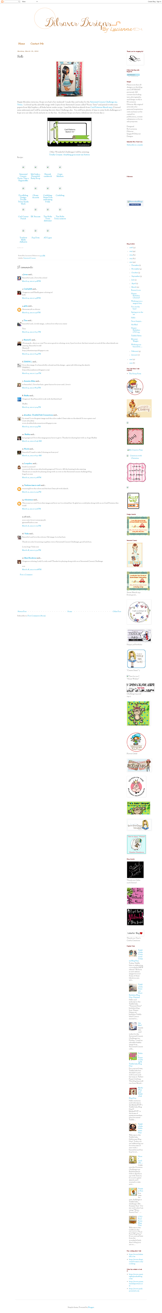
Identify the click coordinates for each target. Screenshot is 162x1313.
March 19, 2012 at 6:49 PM (31, 354)
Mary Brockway (30, 558)
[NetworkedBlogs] (135, 201)
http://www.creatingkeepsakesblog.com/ (136, 1276)
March (134, 287)
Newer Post (22, 611)
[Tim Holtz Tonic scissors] (60, 210)
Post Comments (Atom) (37, 616)
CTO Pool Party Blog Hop (140, 1221)
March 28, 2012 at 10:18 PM (31, 569)
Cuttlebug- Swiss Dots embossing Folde (47, 198)
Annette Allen (29, 381)
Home (21, 43)
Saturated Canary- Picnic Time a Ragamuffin (23, 177)
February (135, 351)
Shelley (27, 434)
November (135, 269)
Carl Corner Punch (23, 217)
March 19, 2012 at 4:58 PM (31, 298)
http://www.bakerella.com (136, 1255)
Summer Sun (140, 1190)
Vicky (26, 534)
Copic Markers (60, 175)
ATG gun (48, 237)
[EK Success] (35, 210)
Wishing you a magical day (136, 302)
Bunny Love (136, 290)
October (134, 273)
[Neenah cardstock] (47, 168)
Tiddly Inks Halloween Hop (140, 1128)
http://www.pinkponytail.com (135, 1290)
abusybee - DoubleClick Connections (38, 415)
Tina (25, 320)
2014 (131, 255)
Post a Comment (26, 575)
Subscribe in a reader (135, 145)
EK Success (35, 216)
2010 (131, 363)
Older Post (117, 611)
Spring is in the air (137, 313)
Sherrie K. (27, 340)
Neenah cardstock (48, 175)
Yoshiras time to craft (32, 485)
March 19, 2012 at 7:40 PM (31, 373)
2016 (131, 247)
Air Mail (134, 325)
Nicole (26, 449)
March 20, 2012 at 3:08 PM (31, 477)
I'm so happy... (136, 321)
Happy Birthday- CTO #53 (135, 330)
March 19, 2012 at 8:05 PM (31, 388)
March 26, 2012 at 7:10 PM (31, 526)
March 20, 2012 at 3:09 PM (31, 492)
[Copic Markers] (60, 168)
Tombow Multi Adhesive (23, 239)
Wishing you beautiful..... (136, 345)
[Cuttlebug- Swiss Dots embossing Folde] (47, 189)
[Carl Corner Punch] (23, 210)
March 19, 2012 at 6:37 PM (31, 332)
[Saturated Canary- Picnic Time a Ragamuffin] (23, 168)
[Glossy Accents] (35, 189)
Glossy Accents (35, 196)
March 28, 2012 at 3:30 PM (31, 550)
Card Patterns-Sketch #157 (101, 107)
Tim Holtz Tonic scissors (60, 217)
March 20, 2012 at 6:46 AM (32, 441)
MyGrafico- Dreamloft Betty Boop (35, 176)
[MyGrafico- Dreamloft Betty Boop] (35, 168)
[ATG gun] (47, 231)
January (134, 355)
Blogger (91, 1307)
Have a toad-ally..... (140, 1159)
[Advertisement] (69, 593)
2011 (131, 359)
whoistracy (28, 500)
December (135, 265)
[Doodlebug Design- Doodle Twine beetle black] (23, 189)
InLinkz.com (20, 247)
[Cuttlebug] (60, 189)
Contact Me (37, 43)
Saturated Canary (29, 258)
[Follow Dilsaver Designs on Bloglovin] (133, 76)
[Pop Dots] (35, 231)
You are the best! (135, 308)
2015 (131, 251)
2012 (131, 262)
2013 (131, 258)
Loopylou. (28, 463)
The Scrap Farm (135, 374)
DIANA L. (28, 362)
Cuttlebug (60, 195)
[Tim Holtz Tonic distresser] (47, 210)
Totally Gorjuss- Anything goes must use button (69, 154)
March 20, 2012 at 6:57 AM (32, 455)
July (133, 280)
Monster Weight (134, 340)
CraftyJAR (28, 289)
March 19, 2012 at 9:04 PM (31, 407)
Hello (133, 318)
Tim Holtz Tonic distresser (48, 218)
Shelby (26, 395)
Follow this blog (135, 204)
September (135, 276)
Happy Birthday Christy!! (135, 295)
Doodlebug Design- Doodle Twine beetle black (23, 199)
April (133, 283)
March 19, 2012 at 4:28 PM (31, 281)
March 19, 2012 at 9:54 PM (31, 426)
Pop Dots (35, 237)
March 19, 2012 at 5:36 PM (31, 312)
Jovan (25, 274)
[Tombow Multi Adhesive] (23, 231)
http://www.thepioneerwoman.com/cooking (136, 1261)
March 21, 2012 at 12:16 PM (31, 509)
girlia (26, 306)
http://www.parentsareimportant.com (136, 1283)
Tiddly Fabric (136, 336)
